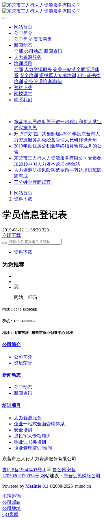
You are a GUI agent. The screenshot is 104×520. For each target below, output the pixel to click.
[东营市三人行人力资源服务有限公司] (52, 8)
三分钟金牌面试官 (32, 182)
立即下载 (11, 235)
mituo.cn (83, 486)
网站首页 (23, 27)
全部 (18, 51)
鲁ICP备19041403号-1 (24, 469)
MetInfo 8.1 (36, 486)
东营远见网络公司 (82, 475)
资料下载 (23, 199)
